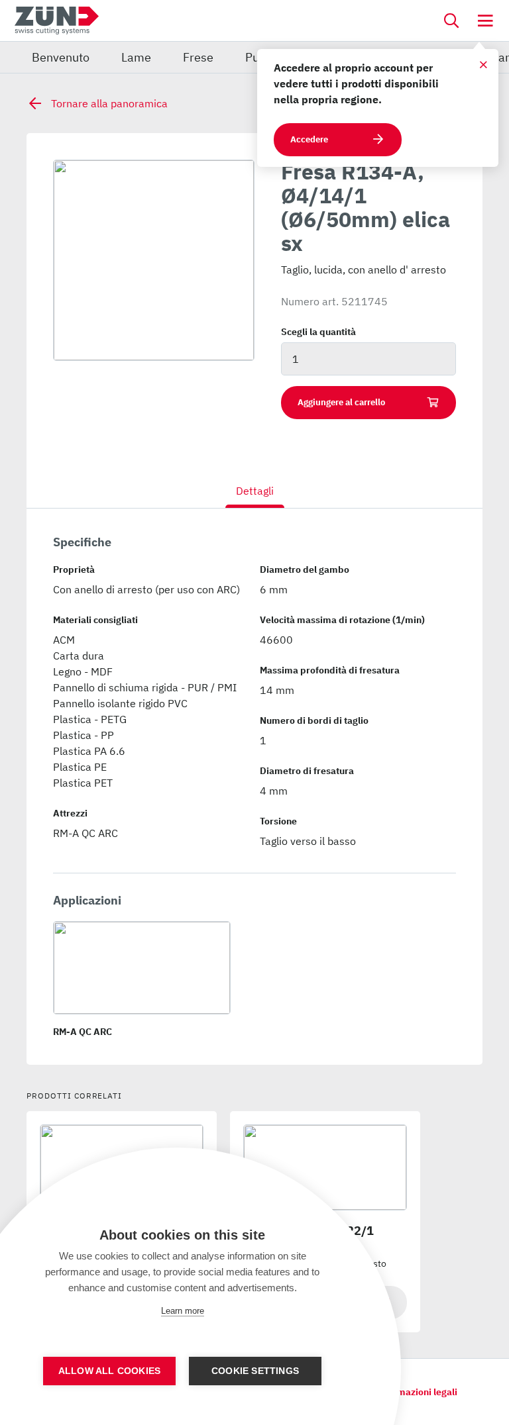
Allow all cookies (109, 1371)
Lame (136, 57)
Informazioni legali (416, 1392)
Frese (198, 57)
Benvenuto (60, 57)
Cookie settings (255, 1371)
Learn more (182, 1311)
